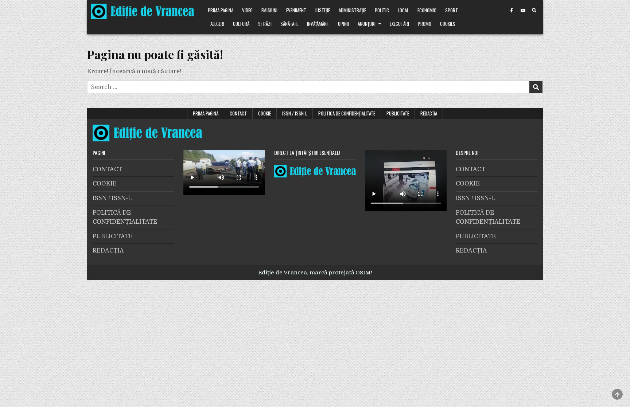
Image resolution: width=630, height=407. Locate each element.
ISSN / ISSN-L (294, 113)
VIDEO (247, 10)
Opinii (343, 23)
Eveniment (296, 10)
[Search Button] (534, 10)
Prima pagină (220, 10)
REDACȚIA (428, 113)
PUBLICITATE (397, 113)
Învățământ (318, 23)
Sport (451, 10)
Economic (426, 10)
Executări (399, 23)
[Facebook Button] (511, 10)
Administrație (352, 10)
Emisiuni (269, 10)
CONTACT (238, 113)
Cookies (447, 23)
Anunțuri (367, 23)
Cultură (241, 23)
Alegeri (217, 23)
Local (403, 10)
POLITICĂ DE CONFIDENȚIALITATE (346, 113)
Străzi (265, 23)
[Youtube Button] (523, 10)
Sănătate (289, 23)
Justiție (322, 10)
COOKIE (264, 113)
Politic (382, 10)
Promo (424, 23)
